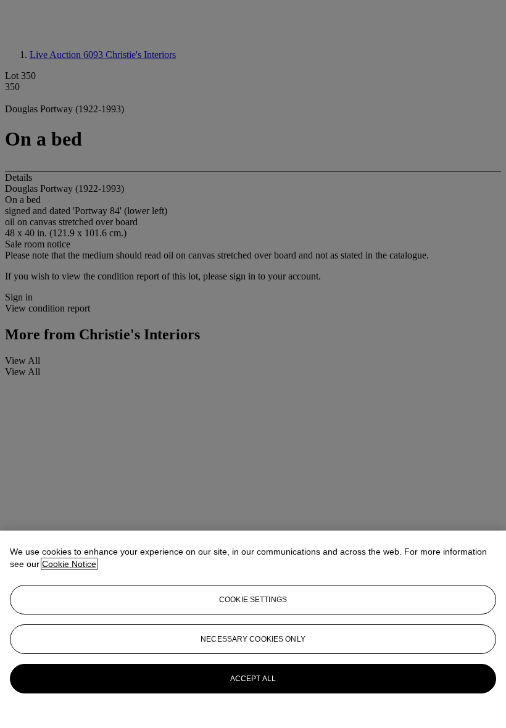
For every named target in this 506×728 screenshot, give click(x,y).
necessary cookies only (253, 639)
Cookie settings (253, 599)
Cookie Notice (69, 564)
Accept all (253, 678)
